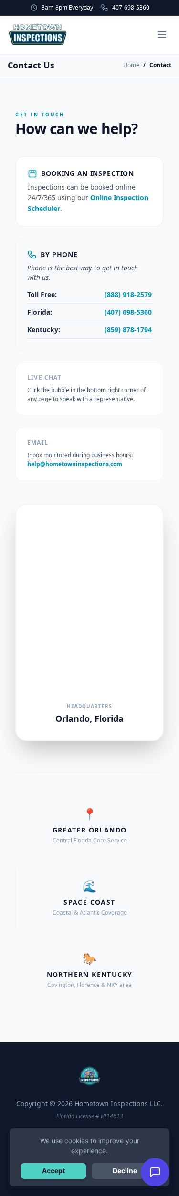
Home (131, 65)
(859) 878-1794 (128, 329)
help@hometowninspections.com (74, 464)
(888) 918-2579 (128, 294)
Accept (53, 1171)
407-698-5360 (130, 7)
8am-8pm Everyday (67, 7)
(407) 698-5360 (128, 311)
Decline (125, 1171)
